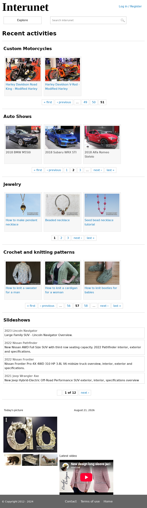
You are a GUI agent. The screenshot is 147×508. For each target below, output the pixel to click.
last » (110, 170)
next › (98, 170)
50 (94, 102)
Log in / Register (130, 6)
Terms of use (90, 501)
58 (86, 305)
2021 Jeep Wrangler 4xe (21, 376)
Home (108, 501)
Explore (22, 20)
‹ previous (64, 102)
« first (48, 102)
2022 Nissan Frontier (19, 359)
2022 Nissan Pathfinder (20, 343)
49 (85, 102)
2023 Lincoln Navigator (20, 330)
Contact (71, 501)
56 (68, 305)
